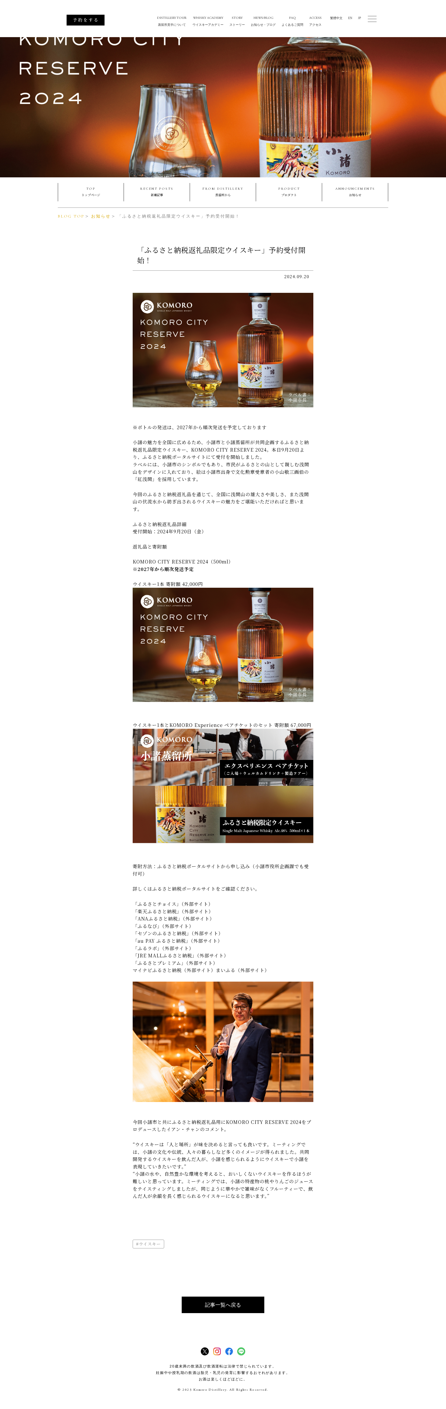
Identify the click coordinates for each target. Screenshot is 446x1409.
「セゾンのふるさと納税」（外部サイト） (178, 933)
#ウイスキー (148, 1244)
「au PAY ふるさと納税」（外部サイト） (177, 940)
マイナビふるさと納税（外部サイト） (174, 970)
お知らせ (101, 216)
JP (359, 18)
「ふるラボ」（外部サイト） (163, 948)
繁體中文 (336, 18)
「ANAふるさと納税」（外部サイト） (173, 918)
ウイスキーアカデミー (208, 21)
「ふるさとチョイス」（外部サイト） (173, 903)
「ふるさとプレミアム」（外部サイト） (175, 962)
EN (350, 18)
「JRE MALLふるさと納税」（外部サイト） (181, 955)
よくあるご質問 (292, 21)
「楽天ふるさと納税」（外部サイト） (173, 911)
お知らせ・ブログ (263, 21)
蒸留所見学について (172, 21)
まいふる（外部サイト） (242, 970)
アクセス (315, 21)
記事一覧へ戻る (223, 1305)
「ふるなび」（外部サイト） (163, 926)
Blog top (71, 216)
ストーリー (237, 21)
